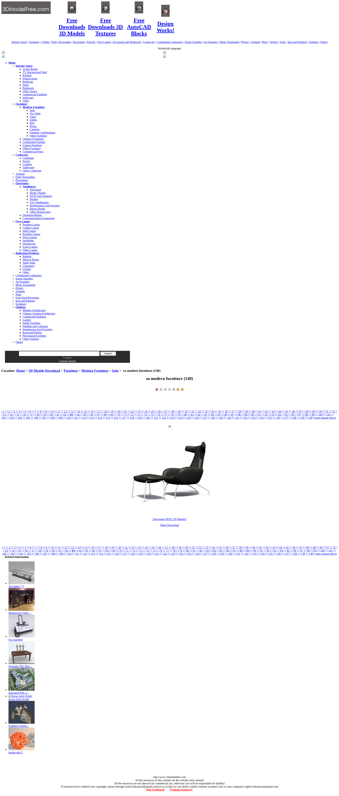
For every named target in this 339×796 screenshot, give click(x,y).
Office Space (30, 91)
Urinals (27, 269)
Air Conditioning (39, 202)
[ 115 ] (108, 417)
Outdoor (313, 42)
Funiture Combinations (42, 132)
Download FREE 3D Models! (169, 519)
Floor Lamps (30, 237)
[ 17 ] (99, 411)
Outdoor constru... (18, 725)
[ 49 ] (314, 411)
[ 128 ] (212, 417)
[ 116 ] (116, 417)
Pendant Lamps (31, 224)
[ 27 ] (166, 411)
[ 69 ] (112, 414)
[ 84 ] (212, 414)
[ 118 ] (131, 417)
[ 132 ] (245, 417)
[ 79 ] (179, 414)
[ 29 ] (179, 411)
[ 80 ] (186, 414)
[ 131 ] (237, 417)
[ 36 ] (226, 411)
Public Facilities (31, 323)
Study (26, 84)
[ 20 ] (119, 411)
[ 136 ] (277, 417)
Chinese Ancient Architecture (39, 313)
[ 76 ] (159, 414)
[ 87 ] (233, 414)
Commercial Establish (35, 94)
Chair (33, 116)
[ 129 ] (221, 417)
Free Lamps (104, 42)
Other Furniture (38, 135)
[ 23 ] (139, 411)
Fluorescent (29, 243)
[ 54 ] (11, 414)
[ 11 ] (59, 411)
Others (324, 42)
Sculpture (21, 303)
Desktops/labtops (32, 215)
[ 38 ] (240, 411)
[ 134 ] (261, 417)
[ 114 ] (100, 417)
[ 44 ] (280, 411)
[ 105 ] (28, 417)
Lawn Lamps (30, 246)
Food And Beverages (27, 297)
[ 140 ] (310, 417)
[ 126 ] (196, 417)
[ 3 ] (14, 411)
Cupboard (28, 157)
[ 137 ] (286, 417)
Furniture (34, 42)
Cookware (149, 42)
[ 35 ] (220, 411)
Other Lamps (30, 250)
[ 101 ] (328, 414)
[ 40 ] (253, 411)
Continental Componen (170, 42)
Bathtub (27, 256)
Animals (255, 42)
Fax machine (15, 639)
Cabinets (34, 129)
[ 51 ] (327, 411)
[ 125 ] (188, 417)
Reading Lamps (31, 234)
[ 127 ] (204, 417)
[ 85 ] (219, 414)
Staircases (28, 97)
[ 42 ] (267, 411)
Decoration (79, 42)
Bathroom (28, 88)
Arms (282, 42)
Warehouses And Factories (37, 329)
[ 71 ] (125, 414)
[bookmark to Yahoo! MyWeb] (165, 389)
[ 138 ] (294, 417)
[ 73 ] (139, 414)
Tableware (28, 167)
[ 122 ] (164, 417)
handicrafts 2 (15, 752)
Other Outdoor (31, 338)
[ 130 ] (229, 417)
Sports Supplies (193, 42)
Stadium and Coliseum (35, 326)
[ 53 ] (4, 414)
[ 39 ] (246, 411)
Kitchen (27, 75)
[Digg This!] (169, 389)
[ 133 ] (253, 417)
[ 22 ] (132, 411)
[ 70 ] (118, 414)
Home (20, 371)
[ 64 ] (78, 414)
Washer (34, 199)
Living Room (30, 69)
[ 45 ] (287, 411)
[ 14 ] (79, 411)
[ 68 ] (105, 414)
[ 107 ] (44, 417)
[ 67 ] (98, 414)
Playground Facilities (34, 335)
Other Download (169, 525)
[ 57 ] (31, 414)
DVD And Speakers (41, 196)
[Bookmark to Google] (161, 389)
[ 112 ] (84, 417)
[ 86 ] (226, 414)
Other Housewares (40, 211)
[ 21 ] (126, 411)
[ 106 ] (36, 417)
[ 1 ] (3, 411)
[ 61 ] (58, 414)
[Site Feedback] (155, 789)
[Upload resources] (181, 789)
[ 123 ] (172, 417)
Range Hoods (37, 208)
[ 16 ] (92, 411)
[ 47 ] (300, 411)
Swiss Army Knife (18, 699)
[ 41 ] (260, 411)
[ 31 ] (193, 411)
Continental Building (34, 316)
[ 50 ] (320, 411)
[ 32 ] (200, 411)
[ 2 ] (9, 411)
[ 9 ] (46, 411)
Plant (264, 42)
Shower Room (31, 259)
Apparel (20, 173)
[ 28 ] (173, 411)
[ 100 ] (320, 414)
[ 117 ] (123, 417)
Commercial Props (33, 151)
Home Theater (38, 192)
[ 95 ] (286, 414)
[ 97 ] (300, 414)
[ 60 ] (51, 414)
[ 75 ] (152, 414)
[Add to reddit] (174, 389)
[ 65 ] (85, 414)
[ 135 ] (269, 417)
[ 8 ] (40, 411)
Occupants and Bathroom (127, 42)
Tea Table (35, 113)
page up (319, 417)
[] (72, 414)
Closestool (28, 265)
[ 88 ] (239, 414)
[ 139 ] (302, 417)
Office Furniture (32, 148)
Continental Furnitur (34, 142)
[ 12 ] (65, 411)
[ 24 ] (146, 411)
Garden (27, 319)
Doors (33, 126)
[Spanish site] (164, 52)
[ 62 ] (65, 414)
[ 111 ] (76, 417)
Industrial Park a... (18, 692)
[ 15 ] (85, 411)
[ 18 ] (106, 411)
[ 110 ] (68, 417)
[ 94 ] (279, 414)
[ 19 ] (112, 411)
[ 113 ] (92, 417)
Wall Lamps (29, 230)
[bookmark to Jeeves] (157, 389)
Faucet (26, 161)
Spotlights (28, 240)
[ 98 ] (306, 414)
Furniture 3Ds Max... (20, 666)
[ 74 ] (145, 414)
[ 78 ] (172, 414)
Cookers (27, 164)
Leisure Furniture (32, 145)
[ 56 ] (25, 414)
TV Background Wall (35, 72)
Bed (32, 123)
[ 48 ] (307, 411)
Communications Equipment (38, 218)
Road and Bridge (32, 332)
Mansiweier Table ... (19, 613)
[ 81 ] (192, 414)
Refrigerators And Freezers (45, 205)
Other (26, 100)
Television (35, 189)
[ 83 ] (206, 414)
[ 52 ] (334, 411)
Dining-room (30, 78)
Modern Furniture (95, 371)
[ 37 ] (233, 411)
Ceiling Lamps (31, 227)
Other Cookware (32, 170)
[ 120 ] (147, 417)
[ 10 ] (52, 411)
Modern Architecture (34, 310)
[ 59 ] (45, 414)
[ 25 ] (153, 411)
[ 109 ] (60, 417)
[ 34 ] (213, 411)
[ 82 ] (199, 414)
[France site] (3, 56)
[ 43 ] (273, 411)
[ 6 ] (30, 411)
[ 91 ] (259, 414)
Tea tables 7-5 (16, 586)
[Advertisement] (169, 364)
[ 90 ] (253, 414)
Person (245, 42)
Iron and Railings (297, 42)
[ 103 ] (11, 417)
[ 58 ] (38, 414)
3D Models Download (44, 371)
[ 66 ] (92, 414)
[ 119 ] (139, 417)
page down (329, 417)
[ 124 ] (180, 417)
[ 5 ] (25, 411)
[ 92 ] (266, 414)
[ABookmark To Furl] (178, 389)
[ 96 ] (293, 414)
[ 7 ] (35, 411)
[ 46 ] (293, 411)
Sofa (32, 110)
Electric (91, 42)
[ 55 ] (18, 414)
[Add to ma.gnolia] (182, 389)
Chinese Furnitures (33, 138)
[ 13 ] (72, 411)
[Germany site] (164, 56)
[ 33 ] (206, 411)
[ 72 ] (132, 414)
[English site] (3, 52)
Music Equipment (229, 42)
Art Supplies (211, 42)
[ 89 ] (246, 414)
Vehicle (273, 42)
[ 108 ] (52, 417)
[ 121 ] (156, 417)
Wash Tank (29, 262)
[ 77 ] (165, 414)
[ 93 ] (273, 414)
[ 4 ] (19, 411)
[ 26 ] (159, 411)
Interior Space (19, 42)
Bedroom (28, 81)
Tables (33, 119)
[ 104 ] (19, 417)
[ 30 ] (186, 411)
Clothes (45, 42)
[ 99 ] (313, 414)
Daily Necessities (61, 42)
